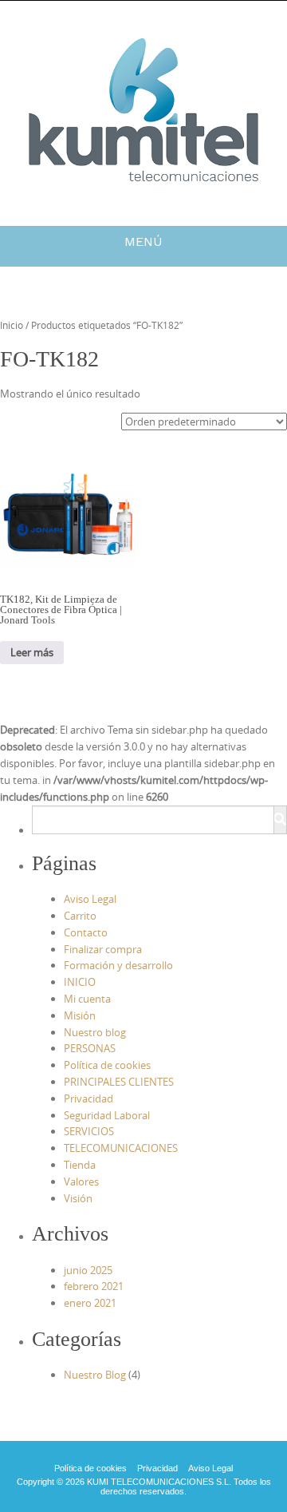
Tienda (80, 1165)
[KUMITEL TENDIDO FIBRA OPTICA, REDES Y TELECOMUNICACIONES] (143, 110)
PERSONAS (90, 1048)
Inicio (11, 325)
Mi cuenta (87, 999)
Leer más (31, 652)
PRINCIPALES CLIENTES (119, 1082)
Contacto (86, 932)
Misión (80, 1015)
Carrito (80, 915)
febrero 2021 (94, 1286)
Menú (143, 241)
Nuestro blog (95, 1032)
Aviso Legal (90, 899)
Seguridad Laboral (107, 1115)
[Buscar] (280, 819)
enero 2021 (90, 1303)
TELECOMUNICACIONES (121, 1148)
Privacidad (88, 1098)
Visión (78, 1198)
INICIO (80, 982)
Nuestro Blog (95, 1375)
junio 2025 (88, 1270)
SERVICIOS (89, 1131)
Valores (81, 1181)
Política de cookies (107, 1065)
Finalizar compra (103, 949)
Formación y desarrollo (118, 965)
